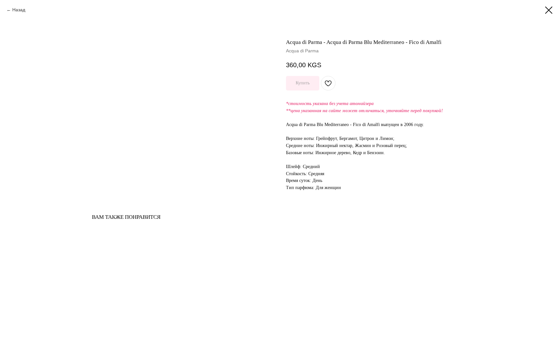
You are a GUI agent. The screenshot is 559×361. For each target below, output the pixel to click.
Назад (18, 9)
